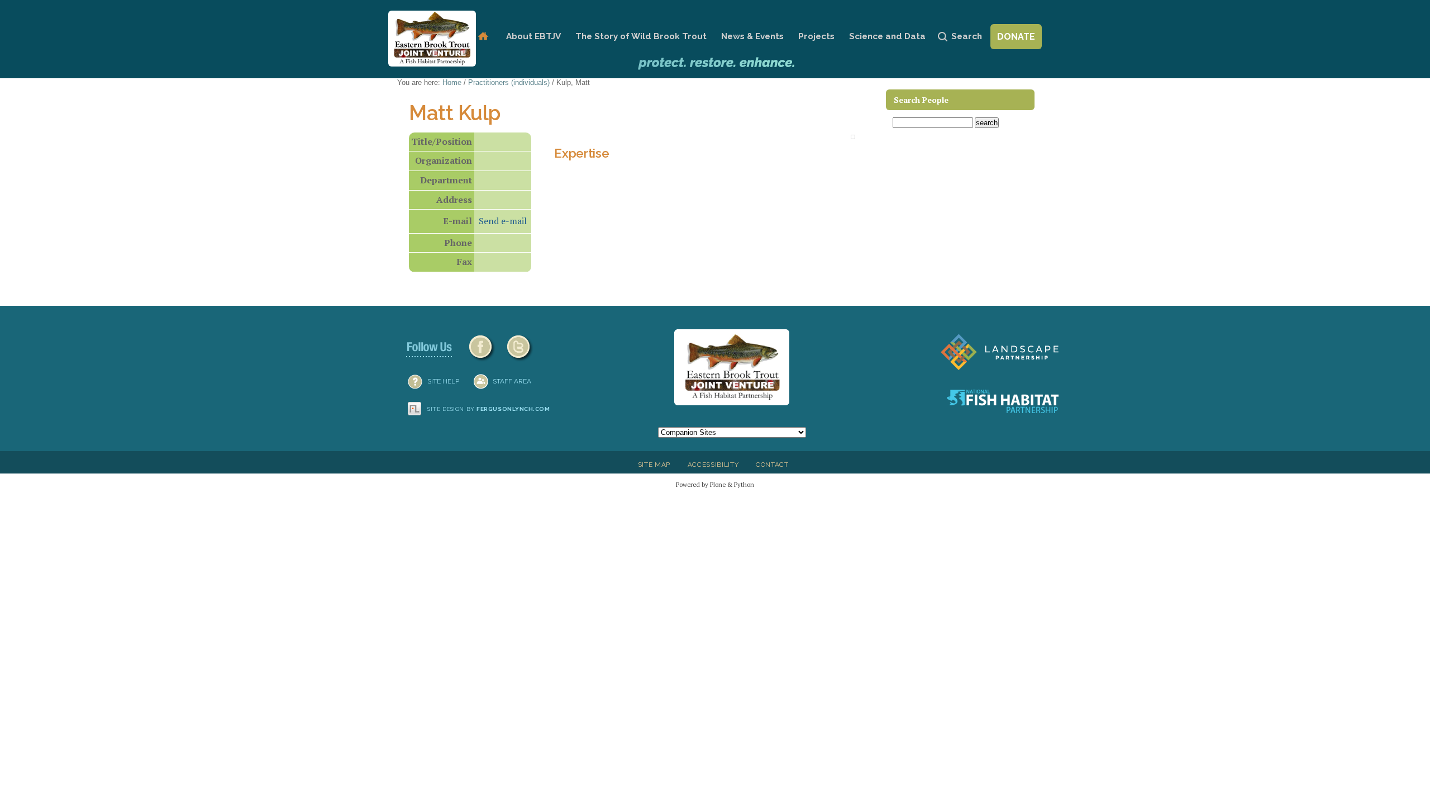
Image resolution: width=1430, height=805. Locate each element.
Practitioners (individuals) (509, 82)
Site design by (488, 409)
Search (966, 36)
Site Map (654, 464)
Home (483, 36)
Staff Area (512, 381)
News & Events (752, 36)
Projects (816, 36)
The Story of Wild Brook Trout (641, 36)
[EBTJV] (432, 39)
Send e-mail (503, 221)
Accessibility (713, 464)
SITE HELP (443, 381)
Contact (772, 464)
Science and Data (887, 36)
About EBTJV (533, 36)
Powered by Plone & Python (715, 484)
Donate (1016, 36)
